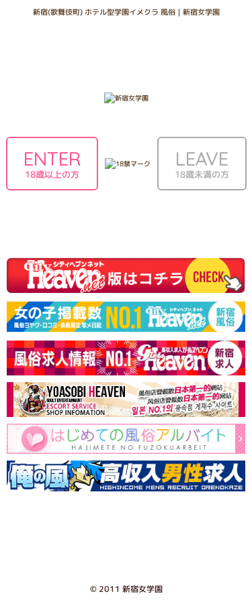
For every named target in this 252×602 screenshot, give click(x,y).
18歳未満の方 (202, 164)
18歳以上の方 (52, 164)
